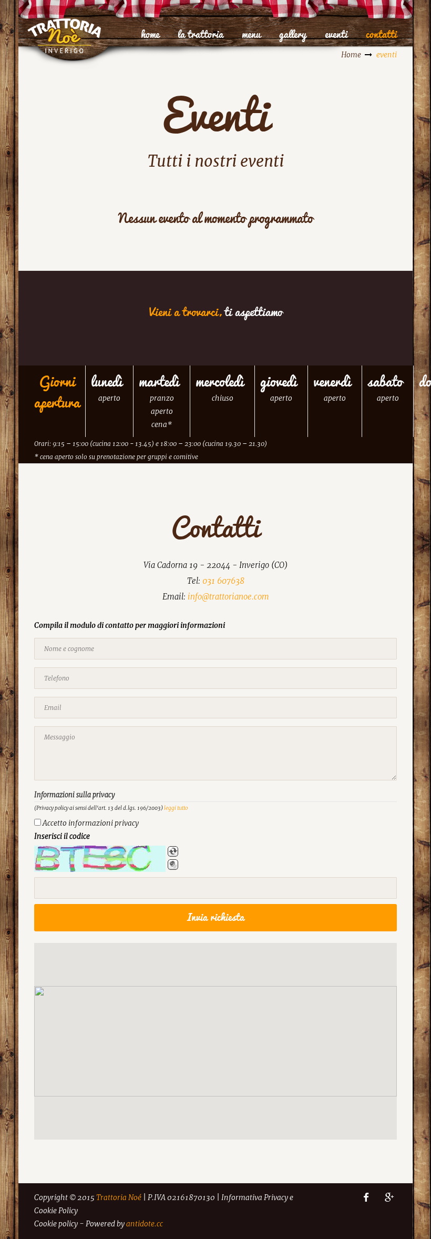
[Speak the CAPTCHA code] (173, 864)
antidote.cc (144, 1223)
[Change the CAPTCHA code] (173, 851)
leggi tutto (176, 808)
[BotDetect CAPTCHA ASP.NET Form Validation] (100, 859)
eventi (336, 34)
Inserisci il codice (62, 836)
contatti (381, 34)
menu (251, 34)
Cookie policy (56, 1223)
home (150, 34)
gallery (292, 34)
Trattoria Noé (118, 1197)
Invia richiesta (215, 917)
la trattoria (200, 34)
